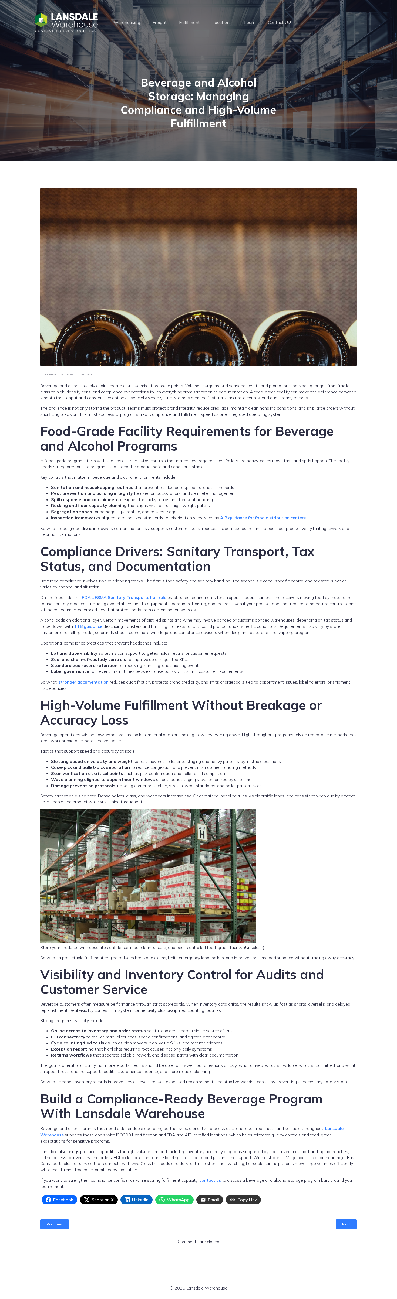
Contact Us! (279, 22)
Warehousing (127, 22)
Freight (160, 22)
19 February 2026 (59, 374)
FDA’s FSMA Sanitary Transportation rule (124, 597)
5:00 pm (85, 374)
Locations (222, 22)
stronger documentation (84, 682)
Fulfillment (189, 22)
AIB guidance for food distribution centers (263, 517)
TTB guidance (88, 626)
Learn (249, 22)
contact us (210, 1180)
